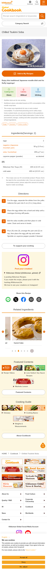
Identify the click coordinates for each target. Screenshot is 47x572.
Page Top (42, 445)
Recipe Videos (9, 373)
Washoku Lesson (21, 386)
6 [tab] (27, 351)
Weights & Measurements (20, 425)
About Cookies (30, 550)
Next (44, 332)
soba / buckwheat (9, 152)
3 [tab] (18, 351)
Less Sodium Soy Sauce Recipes (35, 374)
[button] (6, 537)
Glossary (7, 413)
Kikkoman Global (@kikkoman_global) (22, 273)
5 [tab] (24, 351)
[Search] (42, 16)
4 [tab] (21, 351)
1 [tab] (12, 351)
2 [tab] (15, 351)
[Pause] (32, 350)
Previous (3, 332)
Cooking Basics (32, 413)
